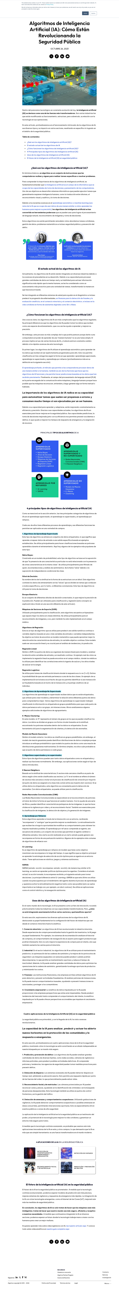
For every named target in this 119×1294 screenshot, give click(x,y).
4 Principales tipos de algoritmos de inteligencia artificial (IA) (53, 152)
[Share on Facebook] (57, 56)
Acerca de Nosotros (63, 1278)
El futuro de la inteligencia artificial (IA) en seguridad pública (52, 158)
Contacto (105, 1272)
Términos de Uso (65, 1283)
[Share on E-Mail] (68, 56)
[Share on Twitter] (51, 56)
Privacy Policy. (50, 4)
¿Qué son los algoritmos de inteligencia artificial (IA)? (49, 142)
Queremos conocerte (64, 1272)
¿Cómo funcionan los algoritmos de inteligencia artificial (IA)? (53, 148)
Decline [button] (93, 13)
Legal (76, 1283)
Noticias (105, 1275)
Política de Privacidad (49, 1283)
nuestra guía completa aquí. (58, 1229)
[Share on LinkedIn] (62, 56)
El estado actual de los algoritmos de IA (43, 145)
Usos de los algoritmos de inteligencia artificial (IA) (48, 155)
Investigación (106, 1277)
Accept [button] (85, 13)
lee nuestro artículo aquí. (76, 1226)
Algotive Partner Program (65, 1275)
